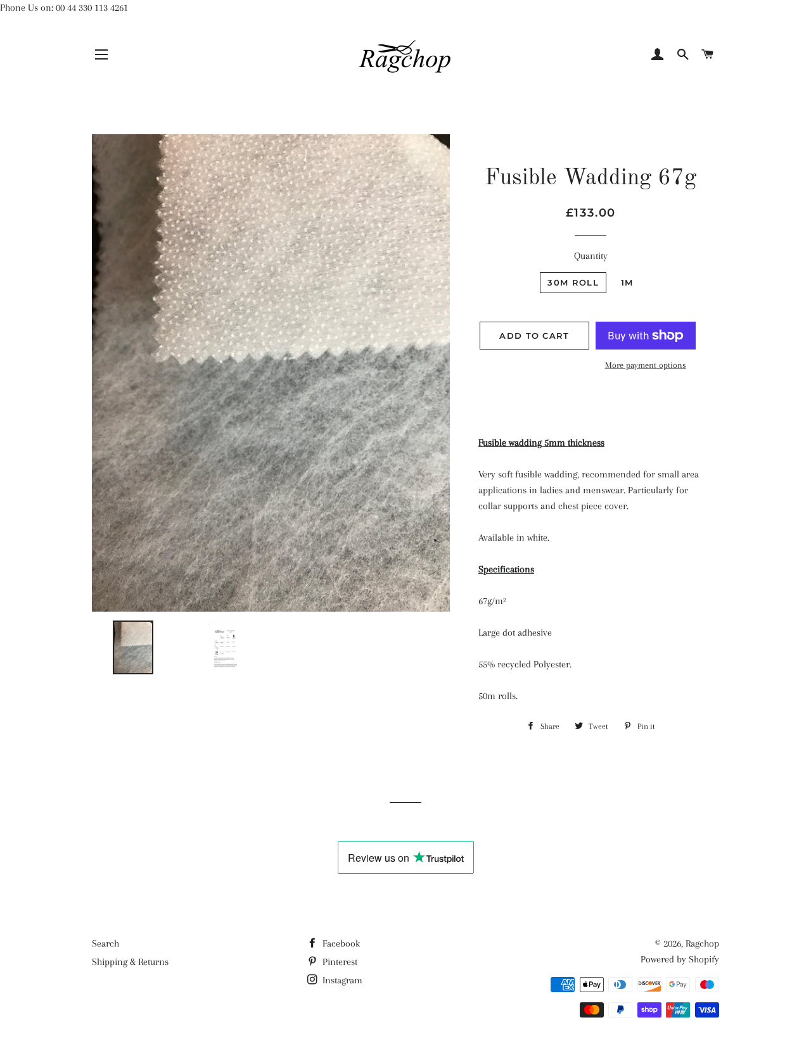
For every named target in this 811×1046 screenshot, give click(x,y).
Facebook (340, 943)
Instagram (341, 980)
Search (105, 943)
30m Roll (572, 282)
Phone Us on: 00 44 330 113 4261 (64, 7)
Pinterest (338, 961)
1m (627, 282)
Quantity (591, 256)
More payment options (645, 365)
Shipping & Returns (130, 961)
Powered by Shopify (680, 959)
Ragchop (702, 943)
